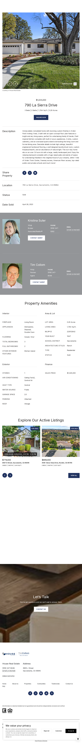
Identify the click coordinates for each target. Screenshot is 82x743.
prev (9, 83)
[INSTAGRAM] (36, 693)
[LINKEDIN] (41, 693)
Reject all (46, 731)
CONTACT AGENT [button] (36, 238)
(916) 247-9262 (54, 229)
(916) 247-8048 (52, 274)
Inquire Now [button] (41, 117)
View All (74, 475)
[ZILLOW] (46, 693)
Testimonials (56, 684)
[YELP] (52, 693)
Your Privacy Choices (41, 740)
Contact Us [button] (41, 609)
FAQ (3, 686)
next (15, 83)
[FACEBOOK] (30, 693)
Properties (27, 684)
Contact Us (69, 684)
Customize (58, 731)
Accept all (71, 731)
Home (4, 684)
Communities (41, 684)
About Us (15, 684)
